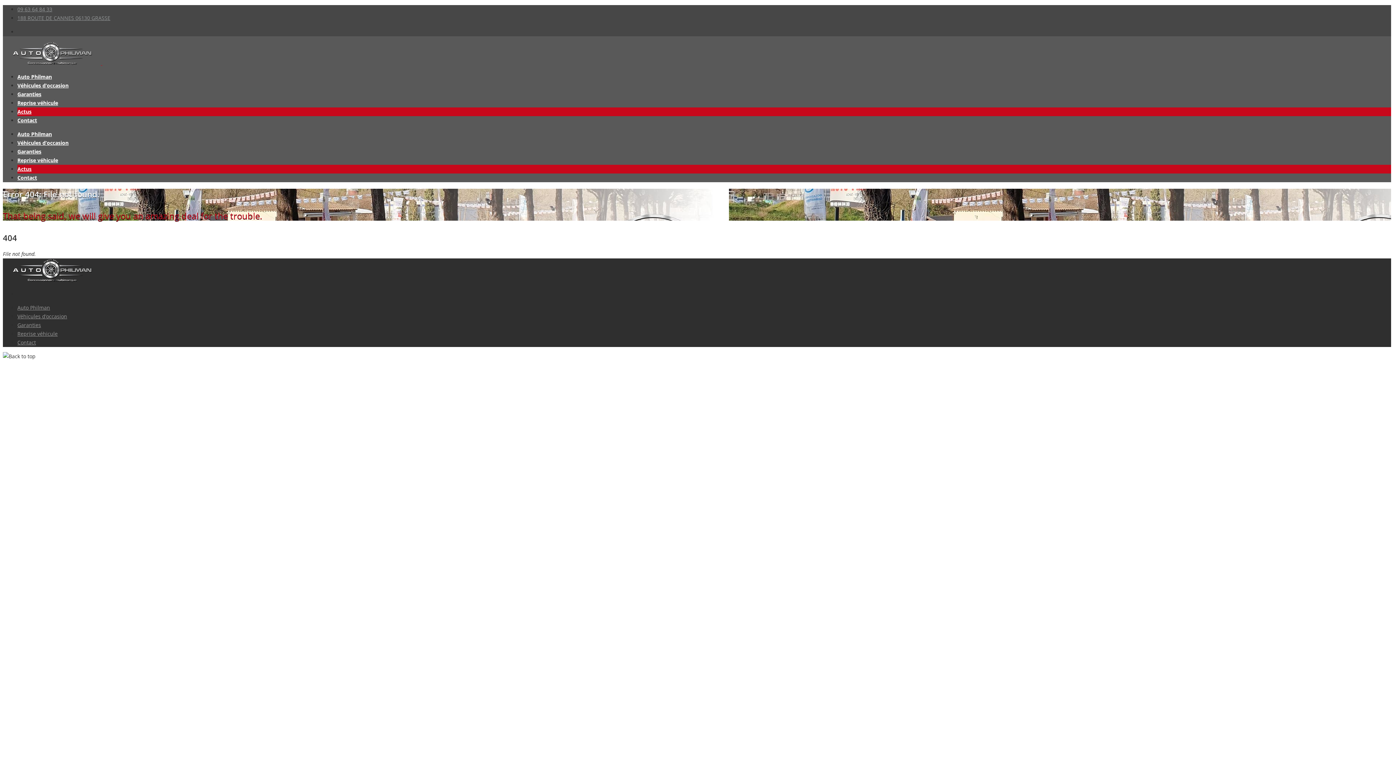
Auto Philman (34, 76)
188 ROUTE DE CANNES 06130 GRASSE (63, 18)
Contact (27, 120)
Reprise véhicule (37, 102)
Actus (24, 111)
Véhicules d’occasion (43, 85)
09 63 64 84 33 (34, 9)
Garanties (29, 94)
